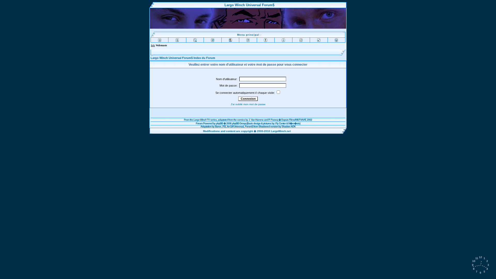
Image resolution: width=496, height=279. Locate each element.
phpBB (219, 123)
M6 (296, 119)
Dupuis (285, 119)
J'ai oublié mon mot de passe (248, 104)
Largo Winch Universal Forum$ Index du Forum (183, 57)
